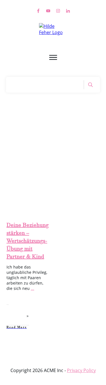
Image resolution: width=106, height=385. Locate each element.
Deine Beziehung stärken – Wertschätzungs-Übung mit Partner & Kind (28, 242)
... (32, 288)
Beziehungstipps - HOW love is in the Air (30, 181)
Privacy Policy (81, 370)
